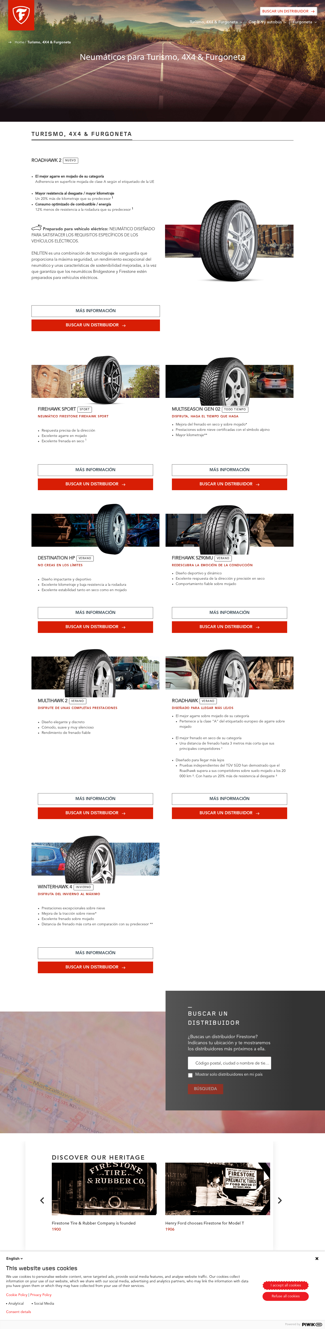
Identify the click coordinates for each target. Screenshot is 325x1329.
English (13, 1258)
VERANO (85, 558)
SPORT (85, 409)
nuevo (70, 160)
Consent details (18, 1312)
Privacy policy (50, 1312)
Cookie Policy (16, 1295)
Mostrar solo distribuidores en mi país (229, 1075)
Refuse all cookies (286, 1296)
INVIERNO (83, 887)
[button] (21, 15)
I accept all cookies (286, 1285)
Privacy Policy (41, 1295)
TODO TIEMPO (235, 409)
